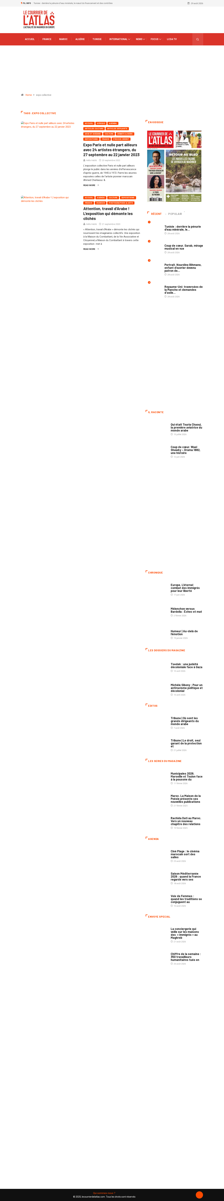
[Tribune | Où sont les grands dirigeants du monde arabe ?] (156, 721)
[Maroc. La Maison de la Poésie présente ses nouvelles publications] (156, 799)
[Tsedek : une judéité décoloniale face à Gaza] (156, 666)
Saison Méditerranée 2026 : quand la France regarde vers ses (186, 876)
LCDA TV (172, 39)
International (118, 39)
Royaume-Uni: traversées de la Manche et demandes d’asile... (183, 289)
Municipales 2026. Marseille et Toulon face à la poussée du (187, 776)
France (46, 39)
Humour (100, 203)
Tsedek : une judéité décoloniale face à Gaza (186, 665)
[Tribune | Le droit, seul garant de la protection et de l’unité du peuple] (156, 743)
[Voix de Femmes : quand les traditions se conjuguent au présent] (156, 899)
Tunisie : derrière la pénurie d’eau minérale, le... (182, 228)
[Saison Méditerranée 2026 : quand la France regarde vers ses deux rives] (156, 876)
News (139, 39)
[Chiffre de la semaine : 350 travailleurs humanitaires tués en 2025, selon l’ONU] (156, 957)
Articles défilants (117, 129)
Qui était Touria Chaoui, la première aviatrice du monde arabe (186, 427)
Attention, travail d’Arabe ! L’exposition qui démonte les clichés (108, 213)
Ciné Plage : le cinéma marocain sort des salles (185, 854)
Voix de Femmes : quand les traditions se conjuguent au (186, 899)
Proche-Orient (121, 139)
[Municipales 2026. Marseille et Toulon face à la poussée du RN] (156, 776)
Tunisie (97, 39)
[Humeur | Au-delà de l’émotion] (156, 633)
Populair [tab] (175, 214)
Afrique (101, 123)
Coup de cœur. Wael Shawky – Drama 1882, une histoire (185, 450)
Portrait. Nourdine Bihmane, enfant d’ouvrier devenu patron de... (183, 267)
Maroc (63, 39)
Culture (109, 134)
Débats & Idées (125, 134)
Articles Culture (94, 129)
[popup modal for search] (197, 39)
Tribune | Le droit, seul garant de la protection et (186, 743)
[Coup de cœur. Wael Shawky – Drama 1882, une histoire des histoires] (156, 450)
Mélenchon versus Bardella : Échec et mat (186, 610)
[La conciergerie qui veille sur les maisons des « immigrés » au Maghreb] (156, 932)
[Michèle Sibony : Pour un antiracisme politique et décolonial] (156, 688)
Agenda (113, 123)
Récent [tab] (156, 214)
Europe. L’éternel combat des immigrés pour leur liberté (185, 588)
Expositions (91, 139)
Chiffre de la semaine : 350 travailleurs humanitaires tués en (186, 957)
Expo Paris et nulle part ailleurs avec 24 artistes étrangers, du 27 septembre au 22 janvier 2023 (111, 149)
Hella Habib (91, 160)
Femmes (175, 682)
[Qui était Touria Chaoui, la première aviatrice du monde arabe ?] (156, 427)
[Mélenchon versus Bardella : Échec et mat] (156, 610)
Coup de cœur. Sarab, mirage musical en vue (183, 247)
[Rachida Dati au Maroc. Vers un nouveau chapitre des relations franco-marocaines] (156, 821)
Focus (154, 39)
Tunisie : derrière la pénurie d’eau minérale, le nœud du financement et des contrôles (73, 3)
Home (29, 95)
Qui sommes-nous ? (104, 1193)
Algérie (80, 39)
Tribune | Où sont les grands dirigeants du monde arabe (185, 721)
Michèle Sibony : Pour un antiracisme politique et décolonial (187, 688)
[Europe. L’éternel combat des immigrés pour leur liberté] (156, 588)
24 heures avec (178, 815)
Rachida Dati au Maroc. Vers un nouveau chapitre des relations (186, 821)
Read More (89, 185)
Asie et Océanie (93, 134)
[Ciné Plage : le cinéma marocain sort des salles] (156, 854)
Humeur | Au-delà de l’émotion (184, 632)
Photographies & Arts (121, 203)
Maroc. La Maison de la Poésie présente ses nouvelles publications (186, 798)
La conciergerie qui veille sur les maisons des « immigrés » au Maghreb (185, 933)
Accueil (30, 39)
